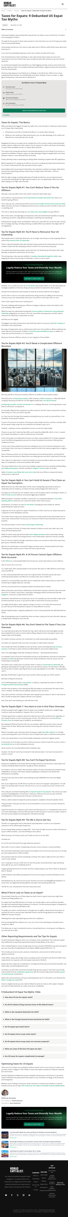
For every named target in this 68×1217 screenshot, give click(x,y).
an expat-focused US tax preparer (40, 792)
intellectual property (11, 468)
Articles (9, 10)
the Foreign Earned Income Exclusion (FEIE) (50, 204)
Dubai (11, 659)
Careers (36, 1182)
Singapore (4, 595)
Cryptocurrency (44, 1190)
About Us (35, 1175)
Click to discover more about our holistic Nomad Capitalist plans (42, 1086)
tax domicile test (6, 744)
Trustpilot (6, 115)
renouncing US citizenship (34, 525)
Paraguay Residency (52, 1183)
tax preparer (27, 683)
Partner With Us (35, 1186)
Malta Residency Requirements (52, 1188)
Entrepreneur (44, 1187)
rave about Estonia (49, 401)
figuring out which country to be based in (18, 404)
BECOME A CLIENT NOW (33, 278)
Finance (16, 10)
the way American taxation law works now (39, 198)
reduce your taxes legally (38, 212)
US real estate (29, 505)
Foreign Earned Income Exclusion (12, 685)
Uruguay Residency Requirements (52, 1177)
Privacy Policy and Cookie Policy (46, 1210)
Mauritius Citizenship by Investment (52, 1195)
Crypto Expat (43, 1175)
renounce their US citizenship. (19, 240)
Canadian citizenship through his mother (44, 256)
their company (58, 323)
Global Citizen (44, 1184)
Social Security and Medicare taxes (41, 331)
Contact (36, 1190)
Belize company (46, 398)
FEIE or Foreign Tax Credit (10, 980)
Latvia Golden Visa (52, 1171)
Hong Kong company (21, 398)
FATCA (8, 561)
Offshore (43, 1181)
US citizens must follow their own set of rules (21, 472)
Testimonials (35, 1179)
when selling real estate (37, 534)
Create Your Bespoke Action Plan (34, 110)
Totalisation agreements (25, 972)
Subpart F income (39, 468)
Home (3, 10)
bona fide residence (48, 732)
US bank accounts (11, 495)
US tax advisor (31, 286)
